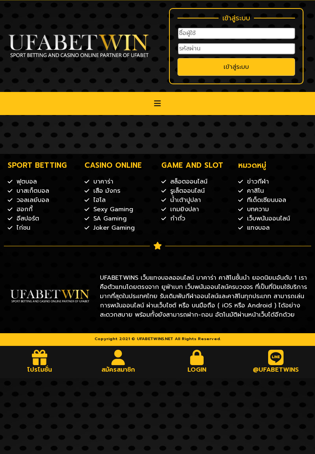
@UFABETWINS (276, 369)
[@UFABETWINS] (276, 357)
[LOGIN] (197, 357)
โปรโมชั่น (39, 369)
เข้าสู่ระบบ (236, 67)
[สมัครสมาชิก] (118, 357)
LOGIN (196, 369)
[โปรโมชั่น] (39, 357)
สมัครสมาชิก (118, 369)
